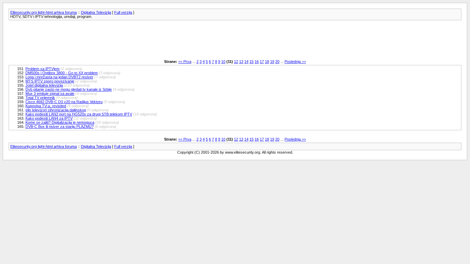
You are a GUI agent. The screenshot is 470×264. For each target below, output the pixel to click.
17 (262, 61)
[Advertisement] (134, 39)
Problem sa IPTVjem (42, 69)
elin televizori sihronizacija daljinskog (55, 110)
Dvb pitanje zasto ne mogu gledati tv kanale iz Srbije (68, 89)
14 (246, 61)
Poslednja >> (295, 61)
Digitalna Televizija (96, 12)
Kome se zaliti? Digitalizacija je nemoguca (59, 122)
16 (257, 61)
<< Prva (184, 61)
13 (241, 61)
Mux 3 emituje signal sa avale (49, 93)
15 (251, 61)
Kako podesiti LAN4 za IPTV (49, 118)
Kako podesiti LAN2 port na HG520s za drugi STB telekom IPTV (78, 114)
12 (236, 61)
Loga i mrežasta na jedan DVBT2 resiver (59, 77)
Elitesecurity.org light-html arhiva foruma (43, 12)
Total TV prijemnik (40, 98)
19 (272, 61)
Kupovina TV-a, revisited (45, 106)
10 (223, 61)
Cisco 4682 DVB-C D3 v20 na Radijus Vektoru (64, 102)
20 (277, 61)
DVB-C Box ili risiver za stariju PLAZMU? (59, 126)
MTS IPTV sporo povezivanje (49, 81)
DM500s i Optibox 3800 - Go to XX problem (61, 73)
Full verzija (123, 12)
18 (267, 61)
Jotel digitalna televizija (44, 85)
